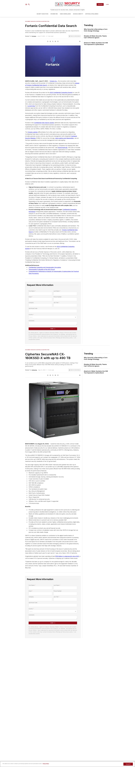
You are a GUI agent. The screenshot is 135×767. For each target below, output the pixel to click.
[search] (29, 4)
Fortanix (34, 36)
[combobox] (53, 317)
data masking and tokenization (64, 138)
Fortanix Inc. (53, 81)
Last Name (57, 291)
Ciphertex (34, 370)
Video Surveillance (65, 13)
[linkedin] (50, 41)
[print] (80, 41)
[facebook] (47, 41)
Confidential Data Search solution (44, 122)
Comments (31, 320)
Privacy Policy (46, 763)
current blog (31, 106)
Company (31, 302)
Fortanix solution (33, 132)
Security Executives (42, 13)
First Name (32, 291)
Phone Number (58, 297)
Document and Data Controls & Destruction (37, 21)
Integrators (54, 13)
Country (31, 314)
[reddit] (55, 41)
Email (30, 297)
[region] (67, 764)
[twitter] (53, 41)
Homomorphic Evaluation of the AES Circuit (42, 269)
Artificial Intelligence (91, 13)
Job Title (56, 302)
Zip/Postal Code (33, 308)
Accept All (128, 764)
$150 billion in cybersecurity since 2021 (67, 556)
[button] (26, 4)
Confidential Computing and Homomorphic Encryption (45, 267)
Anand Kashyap (62, 147)
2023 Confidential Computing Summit (61, 92)
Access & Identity (78, 13)
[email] (58, 41)
